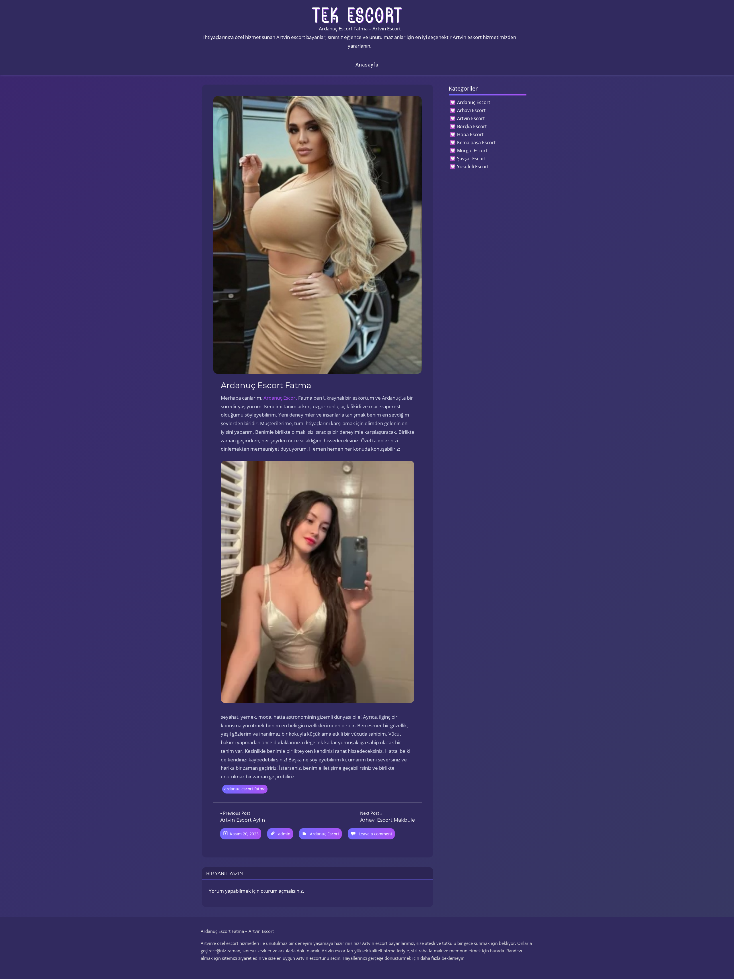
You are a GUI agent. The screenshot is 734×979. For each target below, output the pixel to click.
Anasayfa (367, 65)
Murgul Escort (472, 150)
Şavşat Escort (471, 158)
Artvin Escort (471, 118)
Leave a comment (375, 834)
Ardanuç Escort (280, 397)
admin (284, 834)
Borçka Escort (472, 126)
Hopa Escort (470, 134)
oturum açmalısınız (282, 891)
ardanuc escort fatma (245, 789)
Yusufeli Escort (473, 166)
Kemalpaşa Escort (476, 142)
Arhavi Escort (471, 110)
